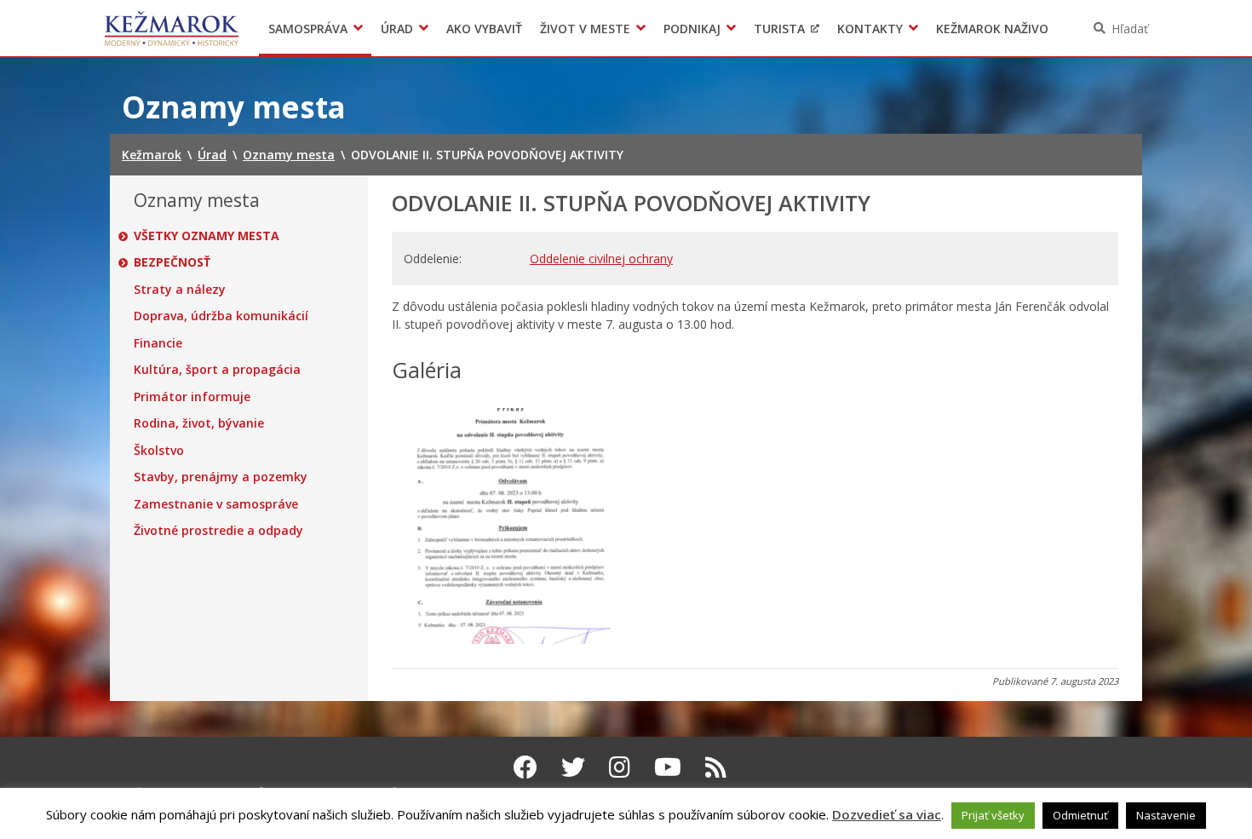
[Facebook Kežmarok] (525, 766)
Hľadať (1129, 28)
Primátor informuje (192, 397)
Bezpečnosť (172, 262)
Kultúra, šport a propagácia (217, 369)
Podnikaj (692, 28)
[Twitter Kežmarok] (573, 766)
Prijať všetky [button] (993, 815)
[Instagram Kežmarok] (619, 766)
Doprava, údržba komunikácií (221, 316)
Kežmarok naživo (992, 28)
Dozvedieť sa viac (886, 814)
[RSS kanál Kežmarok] (716, 766)
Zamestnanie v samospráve (216, 504)
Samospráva (307, 28)
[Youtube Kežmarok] (667, 766)
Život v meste (585, 28)
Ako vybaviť (484, 28)
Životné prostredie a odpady (218, 530)
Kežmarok (171, 28)
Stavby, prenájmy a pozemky (220, 477)
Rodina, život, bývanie (199, 423)
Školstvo (159, 450)
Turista (779, 28)
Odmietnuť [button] (1080, 815)
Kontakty (870, 28)
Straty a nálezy (180, 289)
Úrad (397, 28)
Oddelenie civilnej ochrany (601, 258)
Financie (158, 343)
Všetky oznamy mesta (206, 236)
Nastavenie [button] (1166, 815)
